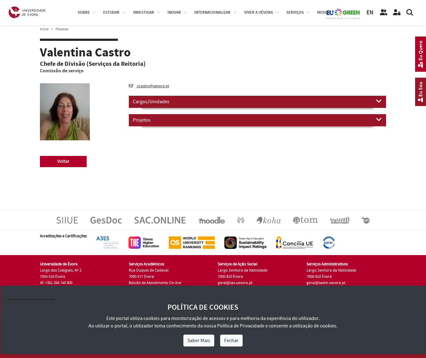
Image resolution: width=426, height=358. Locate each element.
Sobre (84, 12)
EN (369, 13)
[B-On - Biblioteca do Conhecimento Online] (366, 220)
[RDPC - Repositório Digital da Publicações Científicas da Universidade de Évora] (240, 220)
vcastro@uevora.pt (152, 86)
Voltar (63, 161)
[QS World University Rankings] (192, 242)
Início (44, 29)
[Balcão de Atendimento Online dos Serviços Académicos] (160, 220)
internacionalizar (212, 12)
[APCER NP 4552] (328, 242)
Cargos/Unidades (151, 102)
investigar (143, 12)
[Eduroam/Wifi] (339, 220)
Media (322, 12)
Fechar (231, 340)
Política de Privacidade (240, 326)
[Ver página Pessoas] (383, 12)
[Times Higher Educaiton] (143, 242)
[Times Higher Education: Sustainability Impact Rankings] (245, 242)
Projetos (142, 120)
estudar (111, 12)
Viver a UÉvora (258, 12)
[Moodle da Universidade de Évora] (211, 220)
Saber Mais (198, 340)
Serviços (295, 12)
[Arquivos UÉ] (305, 220)
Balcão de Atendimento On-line (155, 283)
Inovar (174, 12)
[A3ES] (107, 242)
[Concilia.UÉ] (294, 242)
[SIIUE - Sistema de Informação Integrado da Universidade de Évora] (67, 220)
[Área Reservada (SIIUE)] (396, 12)
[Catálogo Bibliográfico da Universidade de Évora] (269, 220)
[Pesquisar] (410, 12)
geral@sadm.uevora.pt (326, 283)
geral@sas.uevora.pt (235, 283)
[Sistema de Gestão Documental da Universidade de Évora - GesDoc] (106, 220)
